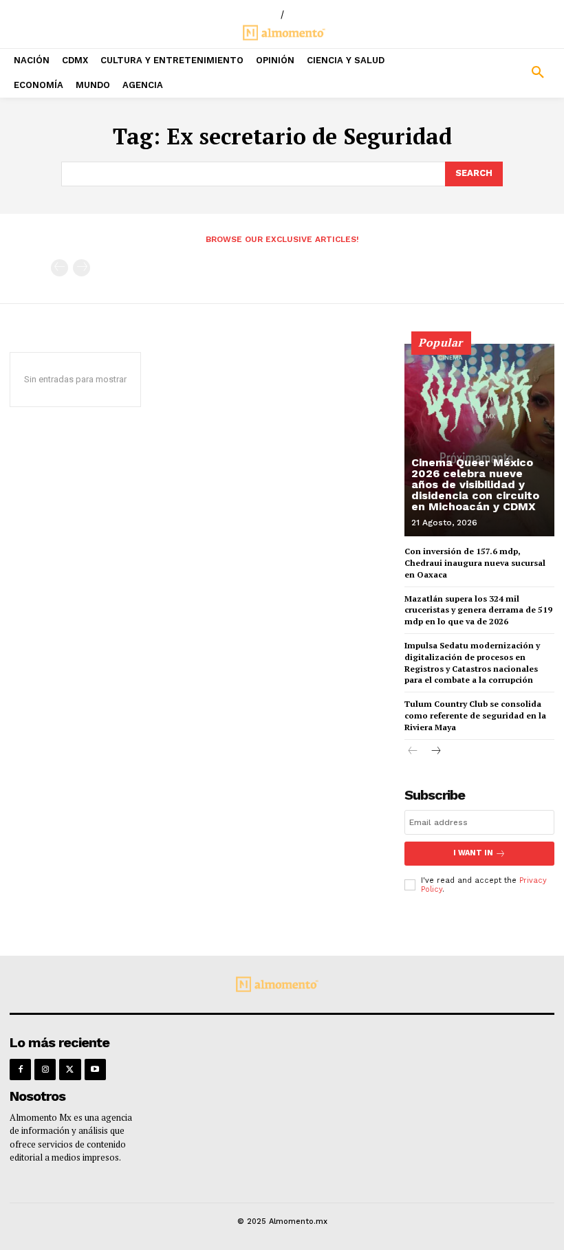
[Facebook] (20, 1069)
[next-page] (435, 751)
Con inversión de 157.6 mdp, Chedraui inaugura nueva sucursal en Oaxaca (474, 563)
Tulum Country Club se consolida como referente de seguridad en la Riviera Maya (475, 715)
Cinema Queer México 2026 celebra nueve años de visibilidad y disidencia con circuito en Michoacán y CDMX (475, 484)
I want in (473, 852)
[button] (493, 72)
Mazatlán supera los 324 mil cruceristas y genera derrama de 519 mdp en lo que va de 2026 (478, 610)
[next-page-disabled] (81, 267)
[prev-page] (59, 267)
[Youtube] (95, 1069)
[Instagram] (45, 1069)
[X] (69, 1069)
